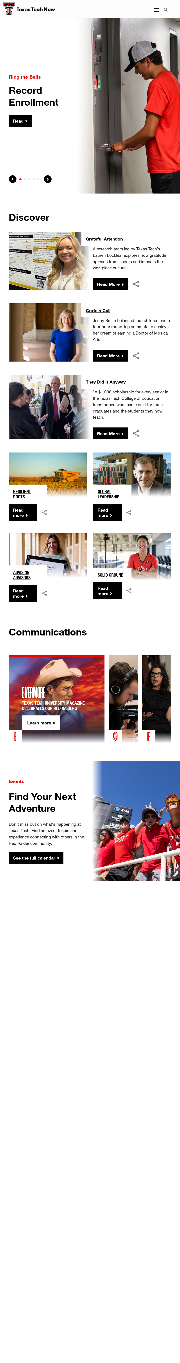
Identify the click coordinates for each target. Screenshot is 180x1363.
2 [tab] (25, 179)
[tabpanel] (90, 106)
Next (48, 179)
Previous (12, 179)
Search (166, 7)
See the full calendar (34, 857)
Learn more (39, 722)
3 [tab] (29, 179)
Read (18, 121)
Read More (108, 284)
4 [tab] (33, 179)
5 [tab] (38, 179)
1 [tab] (20, 179)
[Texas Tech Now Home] (7, 9)
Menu (156, 7)
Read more (18, 512)
